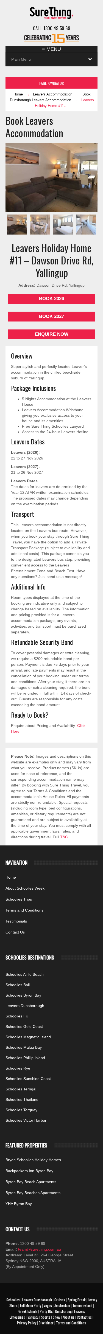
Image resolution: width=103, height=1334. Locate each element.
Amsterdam (62, 1305)
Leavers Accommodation (52, 94)
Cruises (59, 1299)
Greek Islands (27, 1311)
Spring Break (77, 1299)
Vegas (48, 1305)
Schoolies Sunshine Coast (28, 1078)
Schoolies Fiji (16, 1016)
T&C (64, 837)
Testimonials (16, 921)
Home (18, 94)
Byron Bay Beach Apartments (30, 1182)
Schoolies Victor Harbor (25, 1120)
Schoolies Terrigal (20, 1089)
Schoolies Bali (17, 985)
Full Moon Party (30, 1305)
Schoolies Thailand (21, 1099)
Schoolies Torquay (21, 1110)
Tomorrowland (82, 1305)
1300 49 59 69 (56, 28)
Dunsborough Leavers (70, 1311)
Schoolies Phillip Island (25, 1058)
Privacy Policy (26, 1322)
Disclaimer (46, 1322)
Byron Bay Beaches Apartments (32, 1193)
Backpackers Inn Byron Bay (29, 1171)
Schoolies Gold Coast (24, 1026)
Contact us (84, 1317)
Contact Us (15, 932)
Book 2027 (51, 316)
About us (68, 1317)
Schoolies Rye (17, 1068)
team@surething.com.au (39, 1249)
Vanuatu (32, 1317)
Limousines (17, 1317)
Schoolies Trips (18, 899)
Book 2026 (51, 298)
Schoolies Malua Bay (23, 1047)
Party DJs (46, 1311)
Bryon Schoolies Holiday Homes (33, 1160)
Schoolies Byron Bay (23, 995)
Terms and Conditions (24, 910)
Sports (45, 1317)
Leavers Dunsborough (24, 1005)
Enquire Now (51, 334)
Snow (56, 1317)
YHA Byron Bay (18, 1204)
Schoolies (13, 1299)
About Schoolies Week (24, 888)
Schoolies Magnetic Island (28, 1037)
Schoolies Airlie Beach (24, 974)
